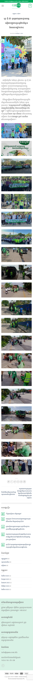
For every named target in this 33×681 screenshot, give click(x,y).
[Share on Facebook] (11, 481)
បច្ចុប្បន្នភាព (15, 14)
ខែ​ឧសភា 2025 (5, 582)
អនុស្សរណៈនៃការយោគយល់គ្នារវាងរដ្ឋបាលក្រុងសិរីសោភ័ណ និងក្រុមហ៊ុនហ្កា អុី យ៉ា (18, 520)
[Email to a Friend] (18, 481)
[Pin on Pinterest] (21, 481)
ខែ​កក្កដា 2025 (5, 579)
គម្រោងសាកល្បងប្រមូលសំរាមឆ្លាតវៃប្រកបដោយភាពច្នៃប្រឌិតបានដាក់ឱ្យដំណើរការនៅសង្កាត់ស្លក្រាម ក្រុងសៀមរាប (24, 493)
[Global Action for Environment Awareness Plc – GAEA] (16, 6)
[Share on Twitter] (14, 481)
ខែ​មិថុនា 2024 (5, 586)
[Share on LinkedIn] (24, 481)
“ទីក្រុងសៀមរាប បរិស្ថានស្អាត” (14, 513)
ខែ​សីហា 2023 (5, 589)
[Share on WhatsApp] (8, 481)
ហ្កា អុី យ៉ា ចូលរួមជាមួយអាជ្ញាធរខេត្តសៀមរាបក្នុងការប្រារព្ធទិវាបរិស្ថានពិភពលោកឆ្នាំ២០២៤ (18, 546)
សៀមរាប (18, 14)
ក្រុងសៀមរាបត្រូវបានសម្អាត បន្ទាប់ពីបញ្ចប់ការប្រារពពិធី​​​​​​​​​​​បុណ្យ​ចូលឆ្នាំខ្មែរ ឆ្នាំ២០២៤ (17, 528)
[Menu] (2, 5)
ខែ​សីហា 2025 (5, 576)
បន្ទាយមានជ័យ (5, 562)
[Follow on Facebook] (2, 665)
